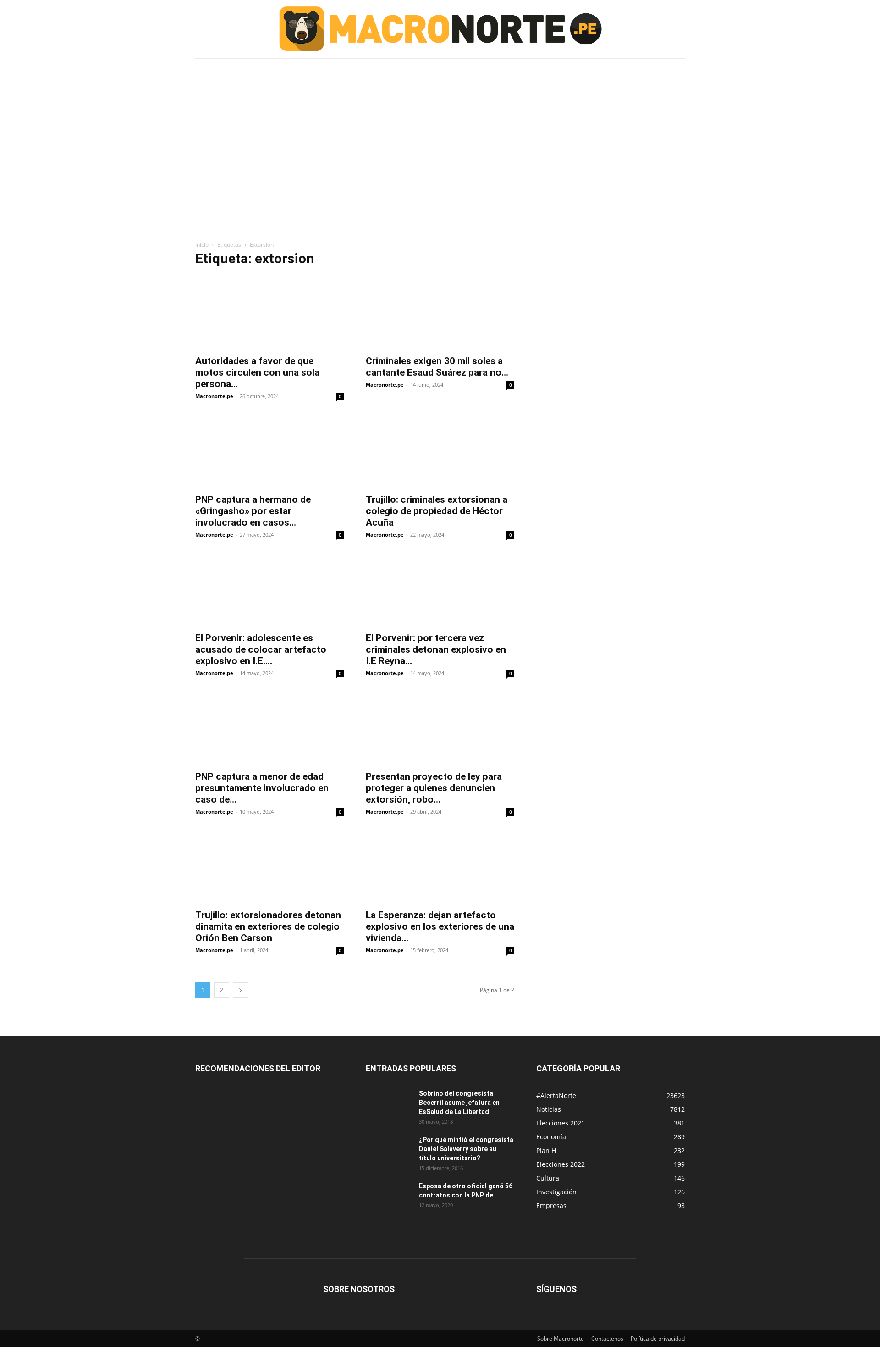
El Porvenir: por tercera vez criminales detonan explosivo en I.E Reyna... (436, 649)
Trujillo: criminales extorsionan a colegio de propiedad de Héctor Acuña (436, 511)
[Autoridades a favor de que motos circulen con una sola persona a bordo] (269, 312)
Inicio (202, 245)
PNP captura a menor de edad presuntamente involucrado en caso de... (262, 788)
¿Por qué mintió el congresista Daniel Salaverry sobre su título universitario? (466, 1149)
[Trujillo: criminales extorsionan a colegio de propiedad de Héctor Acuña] (440, 451)
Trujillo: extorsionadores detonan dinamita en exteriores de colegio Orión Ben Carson (268, 926)
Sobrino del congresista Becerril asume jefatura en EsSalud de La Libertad (459, 1102)
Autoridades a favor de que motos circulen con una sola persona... (257, 372)
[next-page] (240, 990)
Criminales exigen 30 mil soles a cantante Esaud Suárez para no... (437, 366)
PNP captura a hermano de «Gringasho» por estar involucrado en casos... (253, 511)
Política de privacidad (658, 1338)
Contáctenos (607, 1338)
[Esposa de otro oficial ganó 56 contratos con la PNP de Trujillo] (389, 1197)
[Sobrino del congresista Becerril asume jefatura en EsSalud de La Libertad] (389, 1105)
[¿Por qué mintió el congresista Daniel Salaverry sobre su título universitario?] (389, 1151)
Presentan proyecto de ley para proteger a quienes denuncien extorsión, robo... (434, 788)
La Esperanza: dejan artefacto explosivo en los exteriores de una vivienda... (440, 926)
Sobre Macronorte (560, 1338)
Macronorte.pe (214, 396)
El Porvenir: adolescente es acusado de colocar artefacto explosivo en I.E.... (260, 649)
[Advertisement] (440, 130)
